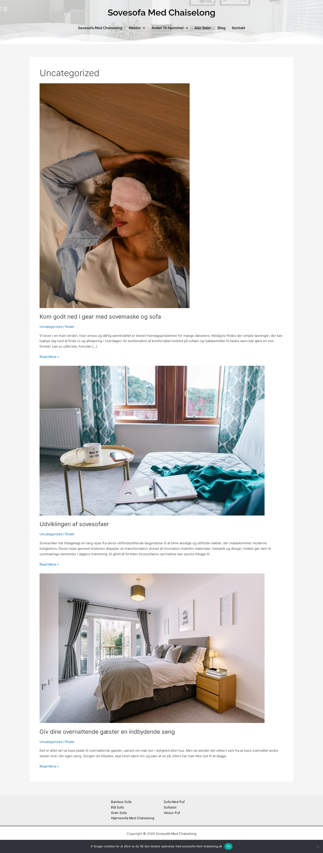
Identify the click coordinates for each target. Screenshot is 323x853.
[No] (317, 846)
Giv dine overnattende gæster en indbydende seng (107, 731)
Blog (221, 28)
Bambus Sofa (121, 802)
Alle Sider (202, 28)
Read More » (49, 356)
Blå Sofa (117, 807)
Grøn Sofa (119, 813)
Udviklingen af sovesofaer (74, 524)
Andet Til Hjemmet (168, 28)
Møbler (135, 28)
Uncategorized (51, 327)
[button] (136, 28)
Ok (228, 846)
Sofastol (170, 807)
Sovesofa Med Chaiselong (100, 28)
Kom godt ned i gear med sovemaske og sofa (100, 316)
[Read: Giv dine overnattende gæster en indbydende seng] (152, 648)
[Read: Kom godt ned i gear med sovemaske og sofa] (115, 195)
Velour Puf (172, 813)
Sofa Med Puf (174, 802)
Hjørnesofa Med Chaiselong (132, 818)
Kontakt (238, 28)
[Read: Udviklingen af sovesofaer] (152, 440)
